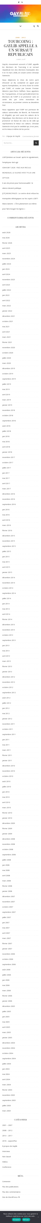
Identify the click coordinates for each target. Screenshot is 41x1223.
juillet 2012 (6, 703)
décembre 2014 (8, 577)
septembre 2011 (9, 734)
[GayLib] (20, 13)
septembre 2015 (9, 546)
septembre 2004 (9, 1058)
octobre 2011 (7, 729)
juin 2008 (5, 865)
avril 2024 (6, 274)
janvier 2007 (7, 949)
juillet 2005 (6, 1011)
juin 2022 (5, 295)
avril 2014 (6, 614)
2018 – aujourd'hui (9, 1141)
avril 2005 (6, 1027)
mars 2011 (6, 750)
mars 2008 (6, 881)
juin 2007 (5, 922)
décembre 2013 (8, 624)
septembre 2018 (9, 420)
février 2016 (7, 530)
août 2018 (6, 426)
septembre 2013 (9, 640)
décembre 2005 (8, 1006)
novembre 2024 (8, 258)
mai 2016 (6, 515)
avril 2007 (6, 933)
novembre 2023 (8, 279)
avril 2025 (6, 248)
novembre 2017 (8, 457)
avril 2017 (6, 483)
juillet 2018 (6, 431)
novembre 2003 (8, 1095)
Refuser (26, 1219)
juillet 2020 (6, 358)
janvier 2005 (7, 1037)
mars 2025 (6, 253)
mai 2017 (6, 478)
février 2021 (7, 342)
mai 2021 (6, 326)
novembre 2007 (8, 901)
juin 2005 (5, 1016)
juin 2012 (5, 708)
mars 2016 (6, 525)
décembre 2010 (8, 766)
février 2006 (7, 996)
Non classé (6, 1156)
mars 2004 (6, 1084)
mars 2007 (6, 938)
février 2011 (7, 755)
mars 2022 (6, 305)
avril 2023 (6, 285)
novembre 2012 (8, 682)
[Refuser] (38, 1217)
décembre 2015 (8, 536)
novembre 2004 (8, 1048)
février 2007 (7, 943)
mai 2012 (6, 713)
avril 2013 (6, 656)
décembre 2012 (8, 677)
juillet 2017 (6, 468)
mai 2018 (6, 441)
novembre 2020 (8, 347)
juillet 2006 (6, 975)
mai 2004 (6, 1074)
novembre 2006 (8, 954)
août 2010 (6, 781)
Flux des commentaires (11, 1192)
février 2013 (7, 666)
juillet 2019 (6, 384)
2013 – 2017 (7, 1135)
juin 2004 (5, 1069)
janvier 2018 (7, 452)
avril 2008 (6, 875)
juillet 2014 (6, 598)
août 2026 (6, 232)
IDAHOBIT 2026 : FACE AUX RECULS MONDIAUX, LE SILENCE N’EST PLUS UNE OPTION (18, 172)
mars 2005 (6, 1032)
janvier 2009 (7, 833)
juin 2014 (5, 603)
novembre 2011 (8, 724)
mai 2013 (6, 651)
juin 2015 (5, 556)
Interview (6, 1151)
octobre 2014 (7, 588)
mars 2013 (6, 661)
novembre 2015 (8, 541)
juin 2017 (5, 473)
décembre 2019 (8, 368)
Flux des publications (10, 1186)
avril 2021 (6, 332)
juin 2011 (5, 739)
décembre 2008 (8, 839)
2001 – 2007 (7, 1125)
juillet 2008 (6, 860)
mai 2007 (6, 928)
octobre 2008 (7, 849)
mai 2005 (6, 1022)
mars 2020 (6, 363)
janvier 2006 (7, 1001)
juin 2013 (5, 645)
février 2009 (7, 828)
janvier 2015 (7, 572)
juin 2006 (5, 980)
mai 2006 (6, 985)
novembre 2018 (8, 410)
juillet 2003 (6, 1105)
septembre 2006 (9, 964)
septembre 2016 (9, 504)
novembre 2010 (8, 771)
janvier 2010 (7, 818)
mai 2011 (6, 745)
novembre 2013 (8, 630)
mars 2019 (6, 400)
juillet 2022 (6, 290)
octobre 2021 (7, 321)
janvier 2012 (7, 718)
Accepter (16, 1219)
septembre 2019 (9, 379)
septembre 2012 (9, 692)
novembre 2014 (8, 583)
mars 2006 (6, 990)
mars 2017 (6, 488)
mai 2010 (6, 797)
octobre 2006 (7, 959)
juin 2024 (5, 269)
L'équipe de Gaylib (13, 136)
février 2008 (7, 886)
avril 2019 (6, 394)
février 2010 (7, 813)
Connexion (6, 1181)
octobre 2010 (7, 776)
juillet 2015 (6, 551)
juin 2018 (5, 436)
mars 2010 (6, 807)
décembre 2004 (8, 1043)
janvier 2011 (7, 760)
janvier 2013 (7, 671)
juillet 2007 (6, 917)
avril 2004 (6, 1079)
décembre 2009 (8, 823)
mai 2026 (6, 238)
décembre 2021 (8, 316)
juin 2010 (5, 792)
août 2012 (6, 698)
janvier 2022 (7, 311)
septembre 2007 (9, 912)
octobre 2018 (7, 415)
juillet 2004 (6, 1064)
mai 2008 (6, 870)
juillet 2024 (6, 264)
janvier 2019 (7, 405)
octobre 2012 (7, 687)
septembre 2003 (9, 1100)
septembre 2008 (9, 854)
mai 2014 (6, 609)
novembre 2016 (8, 499)
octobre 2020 (7, 353)
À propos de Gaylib (9, 1146)
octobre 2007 (7, 907)
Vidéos (5, 1162)
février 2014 (7, 619)
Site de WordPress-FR (11, 1197)
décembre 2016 (8, 494)
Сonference (6, 1167)
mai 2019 (6, 389)
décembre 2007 (8, 896)
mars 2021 (6, 337)
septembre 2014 (9, 593)
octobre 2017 (7, 462)
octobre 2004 (7, 1053)
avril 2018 (6, 447)
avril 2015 (6, 567)
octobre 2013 (7, 635)
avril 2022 (6, 300)
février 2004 (7, 1090)
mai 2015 (6, 562)
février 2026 (7, 243)
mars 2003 (6, 1111)
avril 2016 (6, 520)
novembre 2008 (8, 844)
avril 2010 (6, 802)
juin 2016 (5, 509)
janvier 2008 (7, 891)
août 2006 (6, 969)
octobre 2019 (7, 373)
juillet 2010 (6, 786)
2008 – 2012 (7, 1130)
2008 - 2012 (20, 38)
